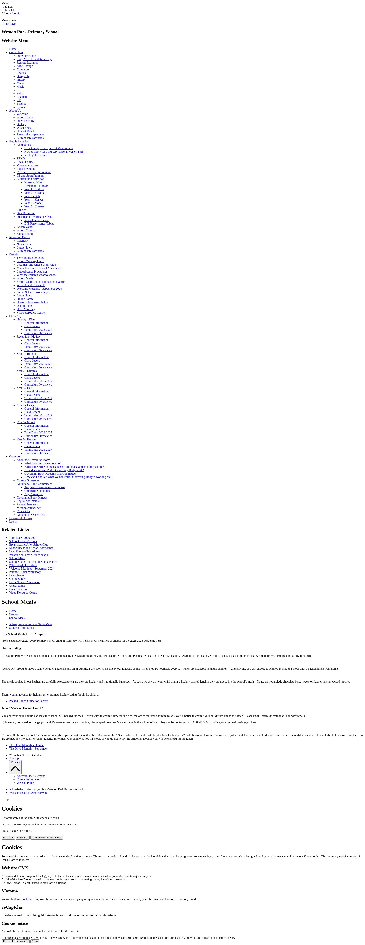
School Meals (25, 278)
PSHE (20, 93)
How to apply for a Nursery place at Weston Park (53, 151)
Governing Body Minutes (32, 497)
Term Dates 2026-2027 (30, 257)
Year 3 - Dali (32, 196)
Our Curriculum (26, 55)
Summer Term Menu (21, 627)
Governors (15, 456)
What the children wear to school (36, 274)
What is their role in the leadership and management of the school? (64, 466)
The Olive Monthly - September (28, 748)
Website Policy (26, 782)
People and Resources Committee (44, 487)
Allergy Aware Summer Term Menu (30, 624)
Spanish (21, 107)
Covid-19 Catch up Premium (34, 172)
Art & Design (25, 66)
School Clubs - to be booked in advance (41, 281)
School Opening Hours (30, 261)
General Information (36, 322)
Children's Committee (37, 490)
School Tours (25, 117)
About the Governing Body (33, 459)
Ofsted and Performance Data (34, 216)
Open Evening (25, 120)
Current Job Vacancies (30, 137)
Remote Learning (27, 62)
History (21, 79)
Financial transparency (30, 134)
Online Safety (25, 298)
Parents (13, 254)
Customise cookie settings (46, 837)
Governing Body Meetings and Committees (50, 473)
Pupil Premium (26, 168)
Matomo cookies (21, 899)
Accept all (22, 837)
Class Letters (32, 326)
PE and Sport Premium (30, 175)
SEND (21, 158)
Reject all (8, 837)
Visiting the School (35, 155)
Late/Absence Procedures (32, 271)
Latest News (24, 247)
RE (19, 100)
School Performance (36, 220)
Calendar (22, 240)
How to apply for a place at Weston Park (48, 148)
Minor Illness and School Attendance (39, 268)
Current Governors (28, 480)
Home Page (9, 23)
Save (35, 941)
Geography (23, 76)
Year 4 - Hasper (33, 199)
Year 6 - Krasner (34, 206)
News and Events (19, 237)
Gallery (21, 124)
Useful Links (24, 305)
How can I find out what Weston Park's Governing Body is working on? (67, 477)
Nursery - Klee (33, 182)
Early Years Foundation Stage (34, 59)
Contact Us (23, 511)
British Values (25, 227)
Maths (20, 83)
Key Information (19, 141)
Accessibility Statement (31, 776)
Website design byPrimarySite (28, 792)
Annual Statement (27, 504)
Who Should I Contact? (31, 285)
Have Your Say (26, 309)
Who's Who (24, 127)
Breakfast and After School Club (36, 264)
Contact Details (26, 131)
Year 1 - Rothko (34, 189)
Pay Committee (33, 494)
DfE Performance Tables (39, 223)
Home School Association (32, 302)
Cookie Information (28, 779)
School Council (26, 230)
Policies (21, 209)
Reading (22, 96)
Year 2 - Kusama (34, 192)
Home (13, 48)
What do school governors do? (42, 463)
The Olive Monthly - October (26, 745)
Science (21, 103)
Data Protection (26, 213)
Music (20, 86)
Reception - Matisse (36, 185)
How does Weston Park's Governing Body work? (54, 470)
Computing (23, 69)
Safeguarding (25, 233)
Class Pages (16, 316)
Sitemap (14, 758)
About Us (15, 110)
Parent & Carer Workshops (33, 292)
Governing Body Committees (34, 483)
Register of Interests (28, 501)
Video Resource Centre (31, 312)
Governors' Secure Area (31, 514)
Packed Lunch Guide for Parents (28, 701)
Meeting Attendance (29, 507)
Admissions (24, 144)
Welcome (22, 114)
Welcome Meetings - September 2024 (39, 288)
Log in (16, 13)
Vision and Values (27, 165)
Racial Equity (25, 161)
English (21, 72)
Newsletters (24, 244)
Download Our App (21, 518)
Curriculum (16, 52)
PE (18, 90)
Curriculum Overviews (30, 179)
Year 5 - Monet (33, 203)
